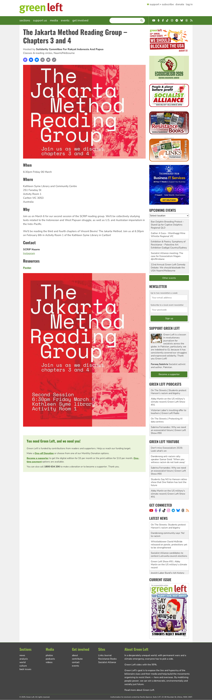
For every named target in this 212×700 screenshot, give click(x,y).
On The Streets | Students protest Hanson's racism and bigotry (168, 392)
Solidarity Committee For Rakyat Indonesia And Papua (69, 49)
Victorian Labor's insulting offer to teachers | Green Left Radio (168, 412)
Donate (180, 4)
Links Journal (105, 655)
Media (54, 20)
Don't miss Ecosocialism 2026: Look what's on (167, 449)
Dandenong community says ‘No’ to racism (168, 526)
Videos (49, 662)
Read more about (139, 690)
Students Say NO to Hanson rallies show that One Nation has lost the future (169, 482)
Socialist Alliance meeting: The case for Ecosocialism (167, 255)
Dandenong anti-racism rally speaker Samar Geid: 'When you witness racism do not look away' (168, 459)
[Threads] (182, 510)
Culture (23, 665)
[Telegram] (173, 510)
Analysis (23, 658)
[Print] (42, 60)
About (75, 655)
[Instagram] (168, 510)
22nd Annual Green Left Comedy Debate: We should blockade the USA (168, 267)
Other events (169, 278)
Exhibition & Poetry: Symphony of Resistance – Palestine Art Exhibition (168, 244)
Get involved (80, 20)
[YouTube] (151, 510)
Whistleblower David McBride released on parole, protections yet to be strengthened (169, 536)
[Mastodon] (25, 60)
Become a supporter (38, 458)
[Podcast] (156, 510)
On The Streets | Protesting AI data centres (166, 420)
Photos (49, 655)
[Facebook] (31, 60)
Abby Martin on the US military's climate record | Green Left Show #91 (168, 401)
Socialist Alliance (107, 662)
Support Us (40, 20)
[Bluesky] (37, 60)
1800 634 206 (52, 466)
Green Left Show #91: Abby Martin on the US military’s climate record (169, 556)
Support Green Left (164, 328)
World (22, 662)
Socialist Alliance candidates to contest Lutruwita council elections (169, 546)
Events (65, 20)
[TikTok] (164, 510)
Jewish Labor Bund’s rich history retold (167, 566)
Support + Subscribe (162, 4)
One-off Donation (44, 453)
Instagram (29, 253)
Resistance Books (107, 658)
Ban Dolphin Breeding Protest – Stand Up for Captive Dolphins (167, 223)
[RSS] (187, 510)
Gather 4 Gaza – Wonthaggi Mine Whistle (168, 235)
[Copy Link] (54, 60)
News (22, 655)
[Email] (48, 60)
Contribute (77, 658)
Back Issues (25, 669)
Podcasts (50, 658)
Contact (75, 662)
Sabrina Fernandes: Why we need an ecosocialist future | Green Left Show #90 (168, 430)
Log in (189, 4)
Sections (24, 20)
